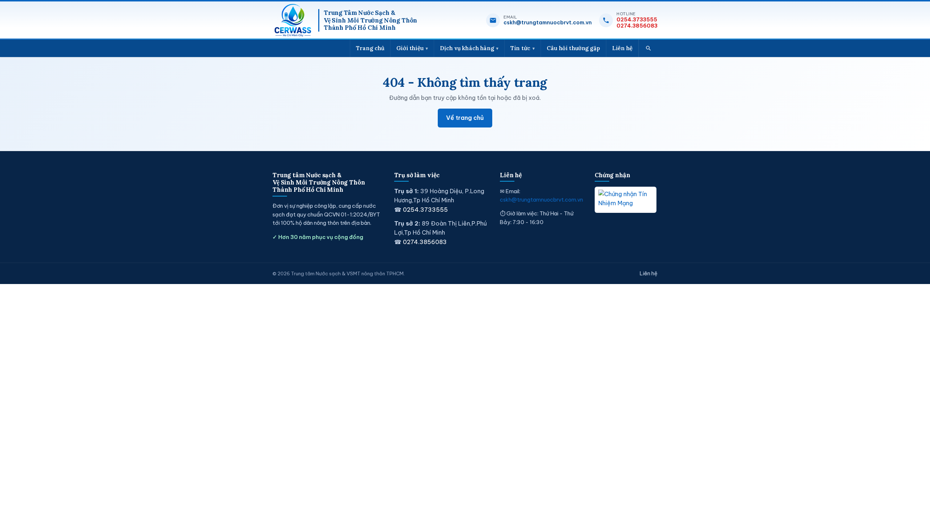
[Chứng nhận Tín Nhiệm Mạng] (625, 200)
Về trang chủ (465, 117)
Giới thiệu (410, 48)
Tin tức (520, 48)
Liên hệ (622, 48)
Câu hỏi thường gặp (573, 48)
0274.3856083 (637, 26)
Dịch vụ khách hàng (467, 48)
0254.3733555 (636, 20)
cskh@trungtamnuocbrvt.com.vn (548, 23)
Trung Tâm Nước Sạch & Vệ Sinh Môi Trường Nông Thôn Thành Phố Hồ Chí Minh (370, 20)
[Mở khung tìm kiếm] (648, 48)
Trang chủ (370, 48)
